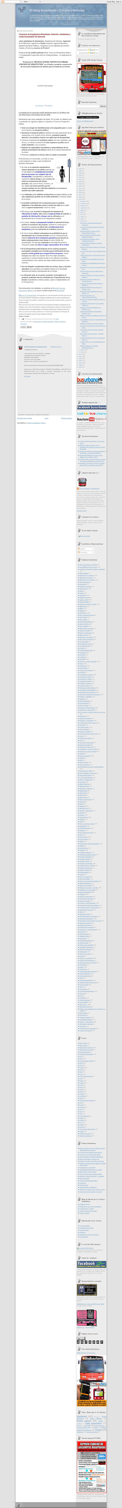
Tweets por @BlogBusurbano (85, 121)
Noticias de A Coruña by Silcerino (89, 1234)
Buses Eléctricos (84, 624)
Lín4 (81, 1109)
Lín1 (81, 1056)
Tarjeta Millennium (85, 973)
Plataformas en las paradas (88, 890)
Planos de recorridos (86, 885)
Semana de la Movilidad (86, 945)
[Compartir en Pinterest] (30, 327)
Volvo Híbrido (83, 1013)
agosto (82, 210)
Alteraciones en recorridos (87, 580)
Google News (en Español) (87, 1167)
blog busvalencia (84, 1178)
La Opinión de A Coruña (86, 1228)
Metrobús (82, 802)
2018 (80, 186)
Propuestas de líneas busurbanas (89, 905)
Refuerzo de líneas (85, 925)
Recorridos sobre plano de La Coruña (91, 920)
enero (82, 352)
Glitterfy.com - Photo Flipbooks (86, 1327)
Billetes (82, 608)
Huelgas (82, 753)
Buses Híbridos (84, 626)
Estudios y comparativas (87, 720)
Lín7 (81, 1122)
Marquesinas (37, 321)
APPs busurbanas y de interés (88, 565)
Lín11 (81, 1063)
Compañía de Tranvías (86, 674)
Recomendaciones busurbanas (89, 916)
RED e (82, 912)
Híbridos (82, 758)
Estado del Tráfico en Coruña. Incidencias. (92, 1161)
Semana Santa (84, 943)
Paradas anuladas (85, 859)
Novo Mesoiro (84, 817)
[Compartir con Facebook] (28, 327)
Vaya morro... (83, 1004)
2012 (80, 199)
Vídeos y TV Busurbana (87, 1022)
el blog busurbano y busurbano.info (35, 346)
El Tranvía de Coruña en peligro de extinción (92, 712)
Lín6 (81, 1113)
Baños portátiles (84, 602)
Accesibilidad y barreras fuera (88, 567)
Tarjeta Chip (83, 969)
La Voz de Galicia (85, 1225)
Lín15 (81, 1072)
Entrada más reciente (24, 418)
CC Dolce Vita (84, 641)
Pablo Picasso (84, 848)
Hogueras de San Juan (86, 747)
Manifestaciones (84, 786)
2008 (80, 360)
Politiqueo (82, 894)
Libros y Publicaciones (86, 779)
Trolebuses (83, 998)
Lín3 (81, 1102)
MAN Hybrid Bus (84, 784)
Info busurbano (84, 762)
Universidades (84, 1002)
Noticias (82, 815)
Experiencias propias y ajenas (88, 723)
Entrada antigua (66, 418)
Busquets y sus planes (86, 637)
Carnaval (82, 654)
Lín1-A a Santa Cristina (86, 1061)
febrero (82, 350)
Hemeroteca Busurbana (87, 742)
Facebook (60, 291)
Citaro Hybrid (83, 668)
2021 (80, 179)
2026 (80, 168)
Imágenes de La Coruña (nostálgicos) (91, 1206)
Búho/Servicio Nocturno (86, 1049)
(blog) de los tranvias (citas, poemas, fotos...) (93, 1189)
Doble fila (82, 699)
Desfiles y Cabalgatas (86, 696)
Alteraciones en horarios (87, 575)
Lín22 (81, 1089)
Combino (82, 672)
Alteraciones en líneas (86, 577)
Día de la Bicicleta (85, 701)
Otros (81, 835)
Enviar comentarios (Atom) (36, 423)
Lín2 (81, 1078)
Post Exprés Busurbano (87, 898)
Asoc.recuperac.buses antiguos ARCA (91, 1174)
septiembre (83, 208)
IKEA (81, 760)
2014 (80, 194)
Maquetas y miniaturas (86, 788)
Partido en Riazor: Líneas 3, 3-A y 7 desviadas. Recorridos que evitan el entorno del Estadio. (92, 447)
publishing (49, 105)
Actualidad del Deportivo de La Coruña (91, 1169)
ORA (81, 821)
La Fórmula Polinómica (86, 777)
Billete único (83, 606)
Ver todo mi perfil (81, 510)
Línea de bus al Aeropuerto (87, 1129)
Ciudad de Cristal (85, 1204)
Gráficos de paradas (86, 738)
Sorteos (82, 956)
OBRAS (82, 819)
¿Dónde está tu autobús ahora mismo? (91, 1152)
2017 (80, 188)
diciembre (83, 201)
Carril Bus (82, 659)
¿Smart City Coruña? (86, 1030)
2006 (80, 365)
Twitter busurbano (85, 1000)
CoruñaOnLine (84, 1236)
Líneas (82, 1131)
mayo (82, 216)
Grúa (81, 740)
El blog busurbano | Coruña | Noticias (57, 10)
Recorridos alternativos (86, 918)
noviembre (83, 203)
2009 (80, 358)
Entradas (82, 549)
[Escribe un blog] (24, 327)
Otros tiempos (84, 839)
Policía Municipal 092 (86, 892)
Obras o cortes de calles (87, 823)
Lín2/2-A (82, 1083)
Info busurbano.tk (85, 764)
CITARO (82, 648)
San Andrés (83, 938)
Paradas (82, 850)
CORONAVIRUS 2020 (86, 650)
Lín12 (81, 1065)
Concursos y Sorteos (86, 679)
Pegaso (82, 874)
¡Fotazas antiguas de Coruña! (88, 1211)
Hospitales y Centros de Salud (88, 749)
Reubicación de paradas (87, 927)
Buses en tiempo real (86, 633)
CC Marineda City (85, 646)
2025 (80, 171)
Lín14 (81, 1069)
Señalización (83, 951)
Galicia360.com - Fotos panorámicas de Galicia (90, 1304)
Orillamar (82, 830)
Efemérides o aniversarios (87, 710)
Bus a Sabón (83, 619)
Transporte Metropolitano (87, 991)
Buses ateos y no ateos (86, 628)
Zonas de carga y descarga (88, 1028)
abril (81, 218)
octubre (82, 205)
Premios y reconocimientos (87, 903)
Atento (81, 591)
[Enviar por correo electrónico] (21, 327)
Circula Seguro (84, 1185)
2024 (80, 173)
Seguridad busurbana (86, 940)
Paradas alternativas (86, 857)
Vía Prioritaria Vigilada (86, 1019)
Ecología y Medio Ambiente (87, 707)
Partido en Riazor (85, 870)
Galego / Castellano (85, 731)
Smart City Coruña (85, 954)
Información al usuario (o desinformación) (92, 767)
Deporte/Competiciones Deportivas (90, 694)
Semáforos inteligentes (86, 947)
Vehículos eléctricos (85, 1006)
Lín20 (81, 1085)
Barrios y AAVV (84, 599)
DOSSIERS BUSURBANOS (88, 690)
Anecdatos (83, 584)
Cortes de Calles (84, 685)
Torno (81, 987)
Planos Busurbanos (85, 883)
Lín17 (81, 1074)
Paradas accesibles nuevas (88, 854)
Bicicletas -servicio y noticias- (88, 604)
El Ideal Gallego (84, 1230)
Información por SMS (86, 771)
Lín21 (81, 1087)
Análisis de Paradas (85, 586)
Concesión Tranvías (86, 677)
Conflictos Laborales (86, 683)
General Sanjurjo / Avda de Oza (89, 733)
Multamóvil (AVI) (84, 808)
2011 (80, 354)
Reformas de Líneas (86, 923)
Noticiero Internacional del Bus (88, 1180)
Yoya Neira (83, 1026)
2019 (80, 184)
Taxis (81, 978)
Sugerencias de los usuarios (88, 962)
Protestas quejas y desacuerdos (89, 907)
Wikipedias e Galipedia (86, 1024)
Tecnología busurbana (86, 980)
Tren (81, 995)
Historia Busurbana (85, 745)
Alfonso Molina (84, 573)
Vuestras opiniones (85, 1017)
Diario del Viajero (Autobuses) (88, 1187)
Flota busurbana (84, 729)
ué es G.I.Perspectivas (27, 295)
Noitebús (82, 812)
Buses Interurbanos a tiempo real (89, 1159)
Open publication (39, 105)
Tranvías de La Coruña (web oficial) (90, 1154)
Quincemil (82, 1232)
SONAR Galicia (84, 934)
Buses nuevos (84, 635)
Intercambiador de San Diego (88, 773)
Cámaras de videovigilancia (88, 688)
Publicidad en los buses (86, 910)
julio (81, 212)
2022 (80, 177)
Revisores (83, 931)
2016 (80, 190)
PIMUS (57, 321)
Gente (81, 736)
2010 (80, 356)
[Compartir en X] (26, 327)
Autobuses (83, 595)
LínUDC (82, 1124)
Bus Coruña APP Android (87, 615)
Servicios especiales (86, 949)
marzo (82, 221)
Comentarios (83, 552)
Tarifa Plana (83, 965)
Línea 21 (82, 1127)
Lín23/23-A (83, 1096)
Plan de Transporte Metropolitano (89, 881)
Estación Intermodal (85, 718)
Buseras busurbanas (86, 621)
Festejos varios (84, 727)
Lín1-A (82, 1058)
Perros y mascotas (85, 876)
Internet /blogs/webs (85, 775)
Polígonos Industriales (86, 896)
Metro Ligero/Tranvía (86, 799)
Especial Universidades (86, 1054)
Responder (27, 376)
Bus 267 (96, 1416)
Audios (82, 593)
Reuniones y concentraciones (88, 929)
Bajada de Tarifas (85, 597)
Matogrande (83, 793)
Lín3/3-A (82, 1107)
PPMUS (82, 846)
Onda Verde (83, 826)
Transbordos (83, 989)
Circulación (83, 666)
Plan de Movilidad (85, 879)
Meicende (82, 795)
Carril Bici (82, 657)
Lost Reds (83, 782)
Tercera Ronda (84, 984)
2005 (80, 367)
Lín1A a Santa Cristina (86, 1076)
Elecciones (83, 716)
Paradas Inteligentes (48, 321)
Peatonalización (84, 872)
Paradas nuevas (84, 861)
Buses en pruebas (85, 630)
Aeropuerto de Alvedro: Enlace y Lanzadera (92, 569)
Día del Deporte (84, 703)
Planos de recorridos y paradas (89, 887)
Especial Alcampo (85, 1052)
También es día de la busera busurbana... (92, 323)
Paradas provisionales (86, 863)
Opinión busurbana (85, 828)
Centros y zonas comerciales (88, 661)
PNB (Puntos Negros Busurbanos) (90, 843)
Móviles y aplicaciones (86, 810)
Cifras (81, 663)
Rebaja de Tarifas (85, 914)
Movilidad (82, 806)
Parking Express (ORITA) (87, 865)
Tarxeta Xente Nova (85, 976)
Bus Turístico (83, 617)
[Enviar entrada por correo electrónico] (22, 319)
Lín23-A (82, 1094)
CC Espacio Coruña (85, 644)
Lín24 (81, 1098)
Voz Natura (83, 1015)
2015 (80, 192)
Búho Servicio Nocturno (86, 639)
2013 (80, 197)
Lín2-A (82, 1080)
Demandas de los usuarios (87, 692)
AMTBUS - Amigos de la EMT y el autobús (92, 1176)
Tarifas (82, 967)
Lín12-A (82, 1067)
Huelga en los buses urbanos (88, 751)
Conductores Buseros (86, 681)
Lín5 (81, 1111)
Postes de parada (85, 901)
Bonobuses (83, 613)
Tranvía (82, 993)
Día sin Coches (84, 705)
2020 (80, 181)
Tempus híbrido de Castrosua (88, 982)
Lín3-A (82, 1105)
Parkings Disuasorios (86, 868)
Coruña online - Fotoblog (87, 1208)
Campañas (83, 652)
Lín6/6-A (82, 1120)
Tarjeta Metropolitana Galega (88, 971)
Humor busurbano (85, 756)
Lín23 (81, 1091)
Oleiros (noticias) (85, 1213)
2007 (80, 363)
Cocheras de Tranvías (86, 670)
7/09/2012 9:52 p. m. (56, 346)
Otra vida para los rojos (86, 832)
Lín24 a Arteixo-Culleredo (87, 1100)
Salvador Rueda (84, 936)
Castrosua (83, 1183)
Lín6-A (82, 1118)
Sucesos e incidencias (86, 958)
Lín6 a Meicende (84, 1116)
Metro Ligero (83, 797)
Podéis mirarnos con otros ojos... (86, 1352)
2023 (80, 175)
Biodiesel (82, 610)
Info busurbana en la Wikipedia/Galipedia (91, 1157)
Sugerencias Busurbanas (87, 960)
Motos (81, 804)
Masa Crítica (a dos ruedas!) (88, 1172)
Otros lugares (84, 837)
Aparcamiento (84, 588)
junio (81, 214)
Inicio (46, 418)
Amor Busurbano (84, 582)
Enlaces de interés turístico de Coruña (91, 1191)
